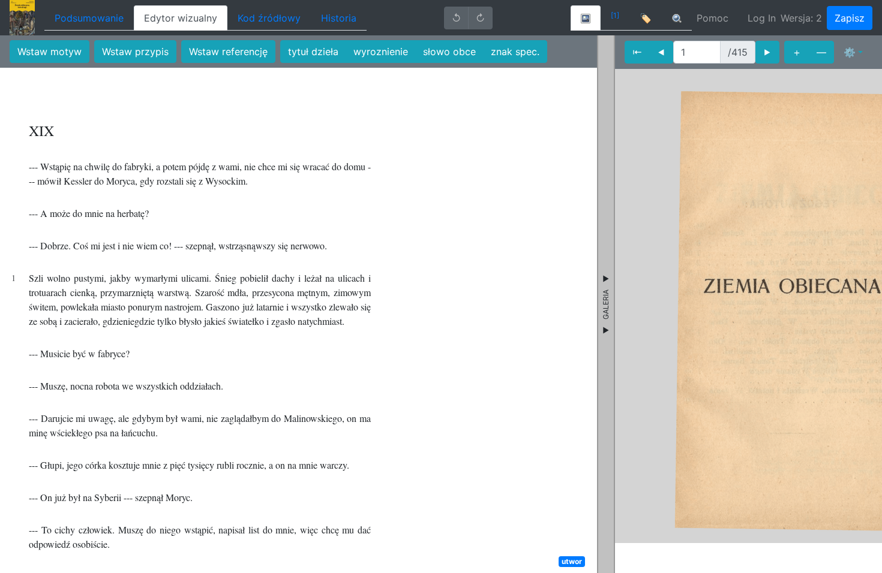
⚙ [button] (850, 52)
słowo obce (449, 52)
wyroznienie (380, 52)
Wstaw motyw (49, 52)
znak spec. (515, 52)
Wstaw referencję (228, 52)
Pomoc (712, 18)
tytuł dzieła (313, 52)
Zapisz (850, 18)
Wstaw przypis (135, 52)
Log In (762, 18)
